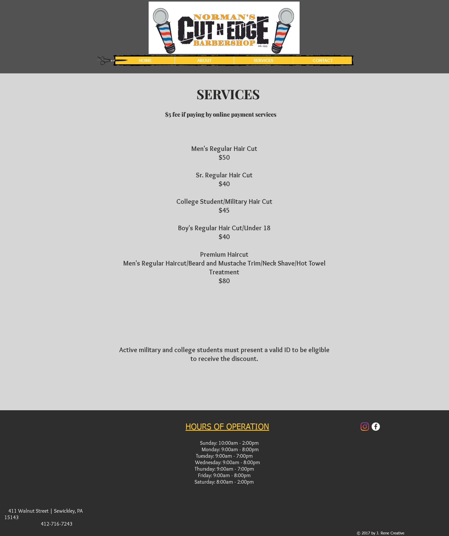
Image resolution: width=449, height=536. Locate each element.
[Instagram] (365, 426)
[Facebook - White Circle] (376, 426)
